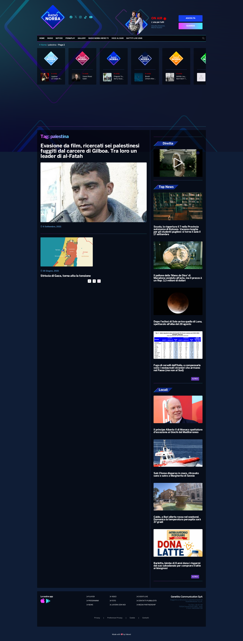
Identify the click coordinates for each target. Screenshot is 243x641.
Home (42, 38)
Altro (194, 378)
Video (113, 596)
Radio (50, 38)
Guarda (190, 26)
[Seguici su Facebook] (71, 18)
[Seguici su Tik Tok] (85, 18)
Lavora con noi (118, 605)
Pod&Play (70, 38)
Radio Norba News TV (98, 38)
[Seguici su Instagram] (80, 18)
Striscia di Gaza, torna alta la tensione (65, 276)
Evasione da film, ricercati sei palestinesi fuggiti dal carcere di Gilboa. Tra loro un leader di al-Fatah (90, 151)
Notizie (59, 38)
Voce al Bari (118, 38)
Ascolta (190, 18)
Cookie (132, 618)
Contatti (145, 618)
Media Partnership (147, 605)
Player (91, 596)
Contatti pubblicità (147, 601)
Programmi (93, 601)
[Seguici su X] (76, 18)
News (90, 605)
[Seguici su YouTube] (91, 18)
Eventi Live (143, 596)
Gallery (82, 38)
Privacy (97, 618)
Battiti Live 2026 (134, 38)
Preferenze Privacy (114, 618)
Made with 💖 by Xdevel (121, 634)
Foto (113, 601)
